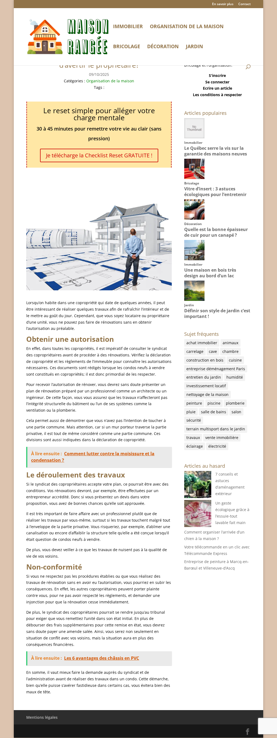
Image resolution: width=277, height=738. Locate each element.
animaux (230, 342)
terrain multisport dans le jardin (215, 428)
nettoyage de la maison (207, 394)
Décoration (163, 47)
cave (213, 351)
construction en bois (204, 360)
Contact (244, 4)
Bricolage (126, 47)
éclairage (194, 446)
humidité (234, 377)
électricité (217, 446)
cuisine (235, 360)
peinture (194, 403)
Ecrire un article (217, 88)
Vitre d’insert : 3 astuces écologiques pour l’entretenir (215, 191)
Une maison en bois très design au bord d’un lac (210, 273)
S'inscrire (217, 75)
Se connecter (217, 81)
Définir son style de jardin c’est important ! (217, 313)
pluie (191, 411)
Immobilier (128, 27)
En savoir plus (222, 4)
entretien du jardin (203, 377)
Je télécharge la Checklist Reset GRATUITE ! (99, 155)
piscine (213, 403)
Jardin (194, 47)
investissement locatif (206, 385)
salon (236, 411)
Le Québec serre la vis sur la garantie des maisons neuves (215, 151)
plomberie (235, 403)
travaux (193, 437)
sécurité (193, 420)
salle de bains (213, 411)
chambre (230, 351)
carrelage (194, 351)
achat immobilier (201, 342)
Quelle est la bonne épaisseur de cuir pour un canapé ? (216, 232)
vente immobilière (221, 437)
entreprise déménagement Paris (215, 368)
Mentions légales (42, 717)
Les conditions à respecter (217, 94)
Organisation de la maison (187, 27)
